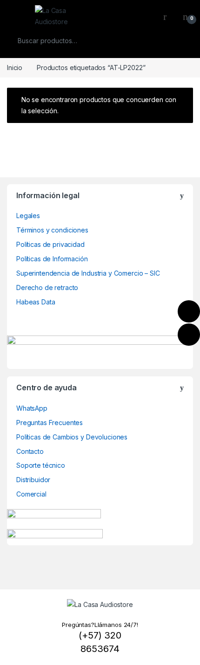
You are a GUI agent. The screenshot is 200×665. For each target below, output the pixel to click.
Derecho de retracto (47, 287)
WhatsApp (31, 408)
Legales (28, 216)
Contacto (30, 451)
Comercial (31, 494)
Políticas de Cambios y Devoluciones (71, 437)
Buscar (180, 41)
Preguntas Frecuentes (49, 422)
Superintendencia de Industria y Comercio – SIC (88, 273)
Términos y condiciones (52, 230)
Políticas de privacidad (50, 244)
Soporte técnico (40, 465)
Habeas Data (35, 302)
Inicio (14, 67)
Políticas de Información (52, 259)
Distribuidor (33, 480)
